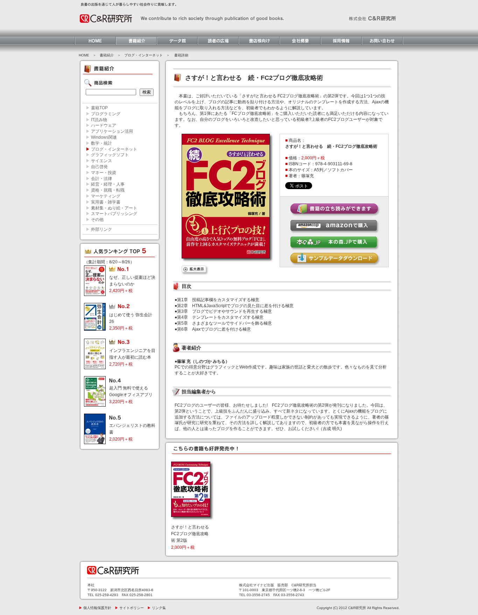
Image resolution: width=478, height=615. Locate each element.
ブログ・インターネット (143, 55)
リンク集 (156, 608)
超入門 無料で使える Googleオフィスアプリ (131, 395)
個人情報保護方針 (95, 608)
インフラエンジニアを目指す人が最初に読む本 (132, 357)
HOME (84, 55)
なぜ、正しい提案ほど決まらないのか (132, 284)
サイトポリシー (129, 608)
